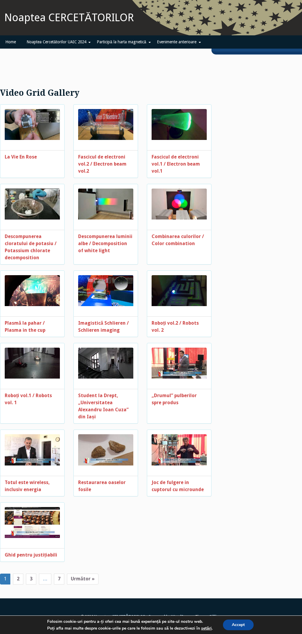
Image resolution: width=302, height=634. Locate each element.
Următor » (83, 579)
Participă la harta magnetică (121, 41)
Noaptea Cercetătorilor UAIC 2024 (56, 41)
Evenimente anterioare (176, 41)
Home (10, 41)
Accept (238, 625)
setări (206, 628)
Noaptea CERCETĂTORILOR (69, 17)
